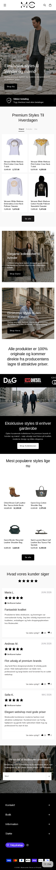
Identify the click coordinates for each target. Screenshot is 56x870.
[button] (5, 5)
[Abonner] (49, 776)
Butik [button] (8, 814)
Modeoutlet (25, 867)
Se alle (28, 219)
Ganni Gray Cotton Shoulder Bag (38, 504)
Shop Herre (15, 330)
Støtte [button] (8, 833)
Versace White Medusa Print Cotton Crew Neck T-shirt (13, 164)
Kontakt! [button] (10, 805)
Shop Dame (15, 274)
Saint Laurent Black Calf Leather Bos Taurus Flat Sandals (41, 542)
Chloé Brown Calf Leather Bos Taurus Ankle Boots (14, 504)
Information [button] (11, 824)
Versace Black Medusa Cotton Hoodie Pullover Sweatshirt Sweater (40, 203)
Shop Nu (11, 86)
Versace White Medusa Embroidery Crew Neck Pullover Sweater (13, 203)
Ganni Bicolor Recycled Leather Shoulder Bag (13, 541)
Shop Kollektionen (28, 446)
